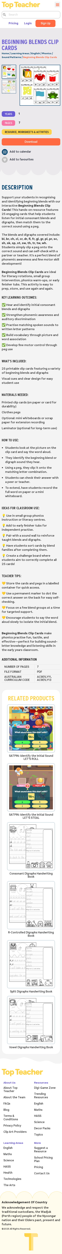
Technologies (12, 1179)
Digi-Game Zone (45, 1088)
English (35, 53)
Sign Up (45, 23)
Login (28, 23)
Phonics (46, 53)
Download (31, 142)
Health (7, 1173)
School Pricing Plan (43, 1159)
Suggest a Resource (41, 1149)
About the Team (14, 1097)
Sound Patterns (11, 57)
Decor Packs (42, 1128)
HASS (37, 1116)
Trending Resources (41, 1095)
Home (5, 53)
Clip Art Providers (15, 1132)
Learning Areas (20, 53)
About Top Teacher (10, 1089)
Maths (38, 1110)
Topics (38, 1135)
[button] (16, 152)
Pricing (13, 23)
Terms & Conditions (10, 1117)
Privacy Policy (12, 1126)
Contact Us (41, 1173)
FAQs (6, 1104)
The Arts (9, 1185)
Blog (6, 1110)
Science (39, 1122)
